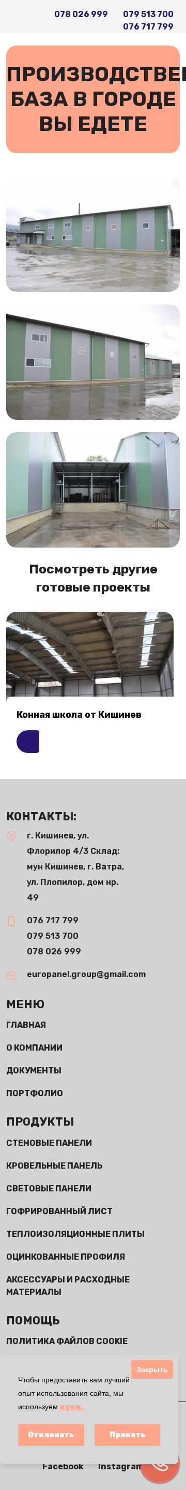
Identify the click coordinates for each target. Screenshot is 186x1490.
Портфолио (34, 1093)
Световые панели (48, 1188)
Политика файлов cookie (67, 1341)
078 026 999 (81, 14)
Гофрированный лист (59, 1211)
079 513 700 (148, 14)
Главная (26, 1025)
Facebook (63, 1466)
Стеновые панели (49, 1143)
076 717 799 (148, 27)
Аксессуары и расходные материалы (68, 1286)
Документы (33, 1070)
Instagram (121, 1466)
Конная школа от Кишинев (79, 714)
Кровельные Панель (54, 1166)
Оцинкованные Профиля (65, 1257)
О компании (34, 1048)
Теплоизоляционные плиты (75, 1234)
